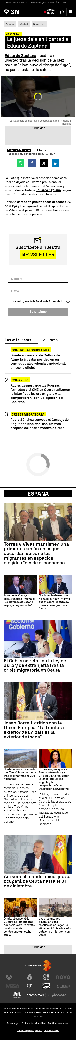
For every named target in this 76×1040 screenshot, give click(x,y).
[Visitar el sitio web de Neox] (46, 977)
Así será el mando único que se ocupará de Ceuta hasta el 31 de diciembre (37, 881)
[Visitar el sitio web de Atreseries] (29, 986)
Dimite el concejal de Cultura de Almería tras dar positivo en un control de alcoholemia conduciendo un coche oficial (38, 361)
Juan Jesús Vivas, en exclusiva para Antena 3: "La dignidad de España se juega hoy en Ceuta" (19, 600)
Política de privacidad (33, 1023)
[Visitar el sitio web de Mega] (13, 986)
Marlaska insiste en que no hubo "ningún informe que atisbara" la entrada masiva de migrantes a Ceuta (54, 602)
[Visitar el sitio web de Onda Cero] (46, 986)
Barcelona (39, 24)
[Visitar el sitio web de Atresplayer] (38, 995)
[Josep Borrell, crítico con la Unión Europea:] (38, 701)
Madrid (24, 24)
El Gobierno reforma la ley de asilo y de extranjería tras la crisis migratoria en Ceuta (35, 665)
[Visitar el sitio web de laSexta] (29, 977)
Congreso (20, 380)
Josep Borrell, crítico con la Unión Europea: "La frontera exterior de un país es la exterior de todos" (34, 730)
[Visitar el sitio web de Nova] (63, 977)
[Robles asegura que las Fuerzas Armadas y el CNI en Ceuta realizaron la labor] (55, 758)
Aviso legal (13, 1023)
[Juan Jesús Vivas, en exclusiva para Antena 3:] (20, 584)
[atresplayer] (61, 12)
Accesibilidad (51, 1030)
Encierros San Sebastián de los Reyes (26, 2)
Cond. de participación (29, 1030)
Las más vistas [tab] (18, 340)
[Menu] (71, 11)
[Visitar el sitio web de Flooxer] (59, 995)
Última (51, 11)
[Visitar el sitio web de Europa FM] (63, 986)
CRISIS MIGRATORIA (28, 414)
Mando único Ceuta (58, 2)
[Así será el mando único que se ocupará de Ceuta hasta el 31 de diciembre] (38, 854)
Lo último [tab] (49, 340)
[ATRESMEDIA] (38, 965)
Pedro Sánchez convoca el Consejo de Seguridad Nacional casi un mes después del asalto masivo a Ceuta (40, 424)
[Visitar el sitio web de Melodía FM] (17, 995)
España (38, 493)
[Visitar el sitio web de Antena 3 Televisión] (13, 977)
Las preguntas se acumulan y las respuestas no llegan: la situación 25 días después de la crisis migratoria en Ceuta (55, 927)
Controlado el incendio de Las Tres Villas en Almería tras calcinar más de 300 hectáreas (20, 774)
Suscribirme (38, 311)
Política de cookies (58, 1023)
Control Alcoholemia (31, 350)
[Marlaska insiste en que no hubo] (55, 584)
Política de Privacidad (49, 301)
